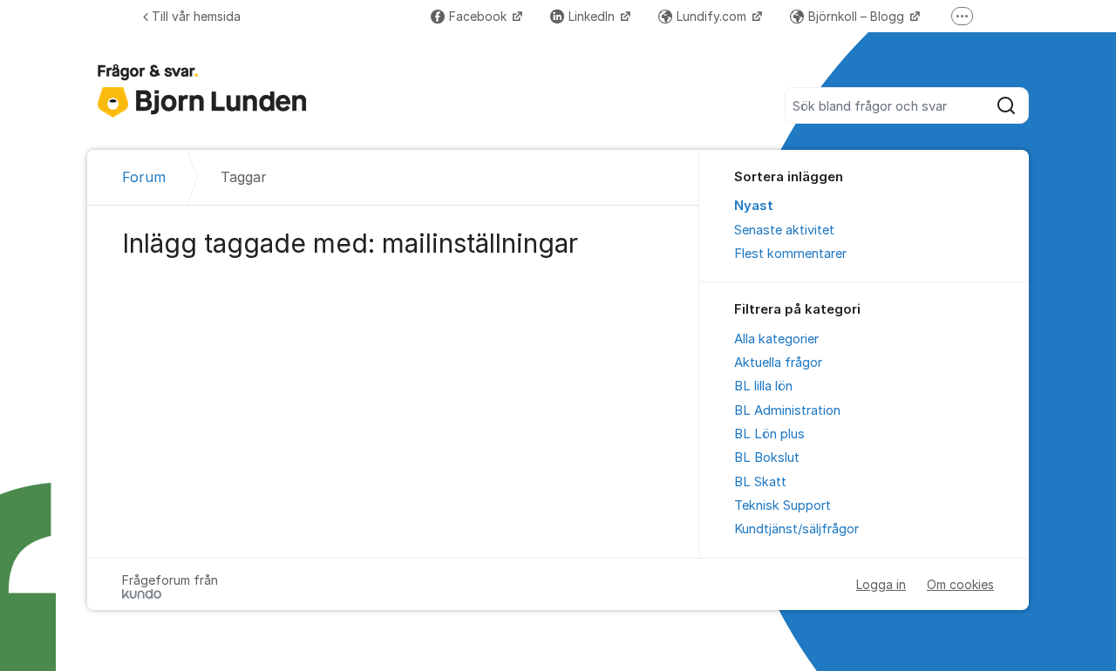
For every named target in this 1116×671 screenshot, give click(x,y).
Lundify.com (713, 16)
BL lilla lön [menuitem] (763, 386)
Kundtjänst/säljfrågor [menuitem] (796, 529)
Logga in (881, 584)
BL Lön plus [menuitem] (769, 434)
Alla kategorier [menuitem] (776, 339)
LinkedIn (593, 16)
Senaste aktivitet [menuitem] (784, 230)
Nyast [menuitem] (753, 206)
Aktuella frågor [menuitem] (778, 362)
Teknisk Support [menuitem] (782, 505)
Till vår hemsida (196, 16)
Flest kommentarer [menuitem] (790, 253)
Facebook (479, 16)
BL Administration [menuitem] (787, 410)
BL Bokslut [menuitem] (767, 457)
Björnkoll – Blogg (858, 16)
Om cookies (960, 584)
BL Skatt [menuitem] (760, 482)
